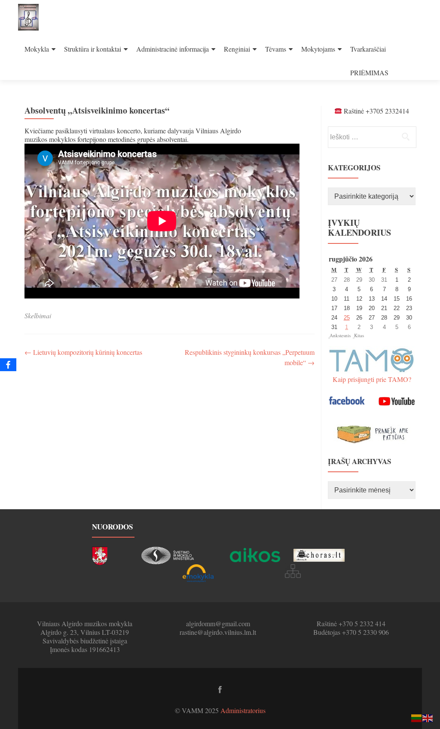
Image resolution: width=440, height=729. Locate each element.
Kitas (359, 335)
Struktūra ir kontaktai (92, 48)
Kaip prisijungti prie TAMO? (372, 379)
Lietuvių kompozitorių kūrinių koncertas (83, 352)
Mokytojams (318, 48)
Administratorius (243, 710)
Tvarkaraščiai (368, 48)
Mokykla (36, 48)
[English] (428, 717)
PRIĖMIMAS (369, 72)
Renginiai (237, 48)
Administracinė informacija (172, 48)
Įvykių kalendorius (359, 227)
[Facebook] (8, 364)
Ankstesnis (340, 335)
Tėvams (275, 48)
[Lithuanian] (416, 717)
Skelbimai (37, 315)
